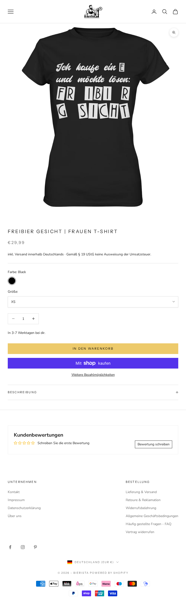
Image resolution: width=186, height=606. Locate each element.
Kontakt (14, 492)
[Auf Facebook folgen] (10, 547)
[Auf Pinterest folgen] (35, 547)
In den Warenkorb (93, 348)
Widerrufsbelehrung (141, 508)
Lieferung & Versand (141, 492)
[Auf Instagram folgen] (22, 547)
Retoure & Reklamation (143, 500)
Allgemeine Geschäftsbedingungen (152, 516)
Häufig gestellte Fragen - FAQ (148, 524)
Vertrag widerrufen (140, 532)
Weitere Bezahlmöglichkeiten (93, 374)
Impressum (16, 500)
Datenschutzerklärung (24, 508)
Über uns (15, 516)
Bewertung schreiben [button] (154, 444)
